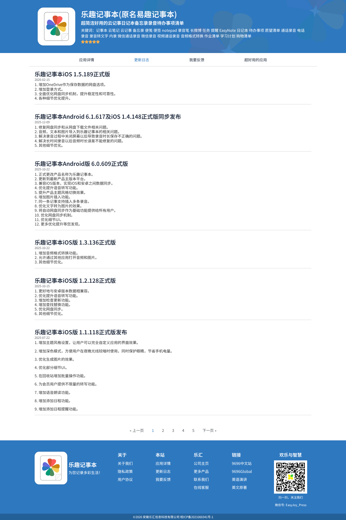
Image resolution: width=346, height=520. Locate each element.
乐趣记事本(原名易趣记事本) (129, 13)
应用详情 (86, 59)
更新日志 (141, 59)
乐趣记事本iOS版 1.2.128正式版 (75, 280)
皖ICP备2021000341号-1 (196, 517)
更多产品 (201, 471)
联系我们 (201, 479)
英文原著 (239, 487)
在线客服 (201, 487)
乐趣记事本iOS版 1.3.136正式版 (75, 242)
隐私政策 (125, 471)
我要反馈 (196, 59)
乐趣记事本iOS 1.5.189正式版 (72, 74)
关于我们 (125, 463)
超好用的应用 (255, 59)
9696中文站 (242, 463)
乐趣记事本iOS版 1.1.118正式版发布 (81, 332)
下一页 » (209, 430)
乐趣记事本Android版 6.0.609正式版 (81, 163)
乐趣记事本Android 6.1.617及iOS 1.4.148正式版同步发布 (108, 116)
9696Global (242, 471)
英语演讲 (239, 479)
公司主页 (201, 463)
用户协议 (125, 479)
